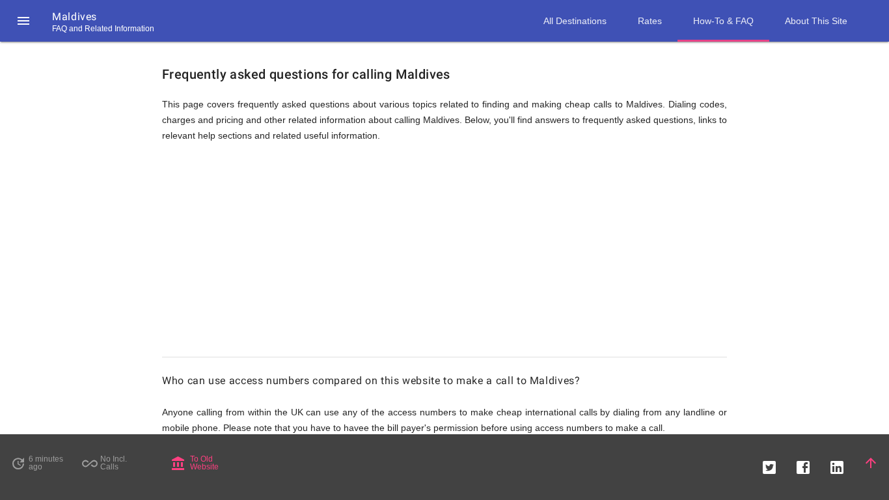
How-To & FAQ (723, 21)
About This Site (816, 21)
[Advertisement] (444, 255)
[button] (23, 20)
